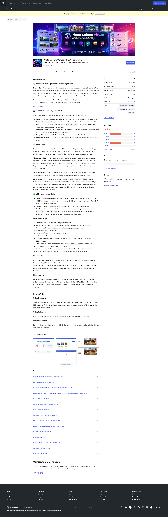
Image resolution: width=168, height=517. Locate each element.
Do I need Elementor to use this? (44, 382)
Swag (102, 499)
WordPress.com (137, 491)
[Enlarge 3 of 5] (74, 353)
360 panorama (123, 105)
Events (102, 494)
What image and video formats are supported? (48, 376)
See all (133, 149)
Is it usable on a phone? (41, 398)
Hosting (9, 497)
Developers (72, 497)
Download (130, 62)
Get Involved (104, 491)
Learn (71, 491)
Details (37, 72)
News (8, 494)
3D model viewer (122, 109)
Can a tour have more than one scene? (45, 404)
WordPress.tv (74, 499)
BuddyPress (136, 499)
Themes (40, 494)
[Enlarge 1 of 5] (52, 340)
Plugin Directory (11, 9)
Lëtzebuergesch (28, 507)
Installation (56, 72)
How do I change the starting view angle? (46, 420)
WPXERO (49, 65)
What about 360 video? (41, 409)
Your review (108, 149)
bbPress (135, 497)
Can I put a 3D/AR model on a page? (45, 415)
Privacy (9, 499)
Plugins (40, 497)
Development (68, 72)
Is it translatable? (38, 437)
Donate (103, 497)
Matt (134, 494)
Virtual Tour (131, 112)
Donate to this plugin (111, 186)
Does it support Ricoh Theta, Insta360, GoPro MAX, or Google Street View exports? (60, 393)
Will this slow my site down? (42, 431)
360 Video (131, 105)
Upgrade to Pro (38, 106)
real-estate (131, 109)
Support (132, 72)
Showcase (41, 491)
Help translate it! (100, 13)
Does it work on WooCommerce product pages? (48, 426)
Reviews (46, 72)
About (8, 491)
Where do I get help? (40, 453)
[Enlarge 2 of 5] (74, 340)
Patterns (40, 499)
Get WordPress (160, 3)
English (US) (131, 101)
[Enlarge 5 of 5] (97, 350)
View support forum (110, 168)
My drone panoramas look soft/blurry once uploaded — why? (53, 387)
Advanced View (109, 118)
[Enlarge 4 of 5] (97, 340)
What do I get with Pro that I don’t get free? (47, 442)
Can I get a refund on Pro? (41, 448)
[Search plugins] (25, 19)
